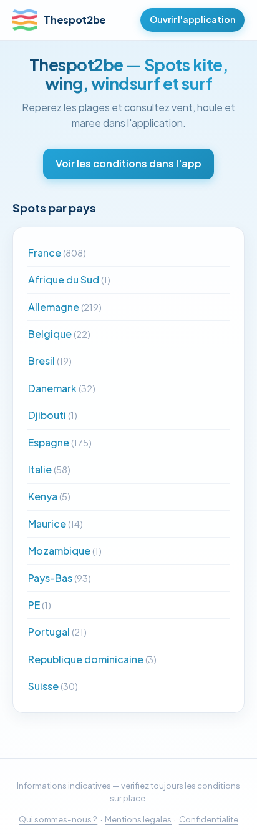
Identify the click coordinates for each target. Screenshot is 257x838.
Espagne (60, 442)
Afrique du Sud (69, 279)
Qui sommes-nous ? (58, 819)
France (57, 252)
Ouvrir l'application (192, 19)
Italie (49, 469)
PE (39, 604)
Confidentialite (208, 819)
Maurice (55, 523)
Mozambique (65, 550)
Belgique (59, 333)
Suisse (53, 686)
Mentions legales (138, 819)
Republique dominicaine (92, 659)
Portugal (57, 631)
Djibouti (52, 414)
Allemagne (65, 306)
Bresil (50, 360)
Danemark (61, 388)
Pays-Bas (59, 577)
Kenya (49, 496)
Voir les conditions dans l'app (128, 163)
